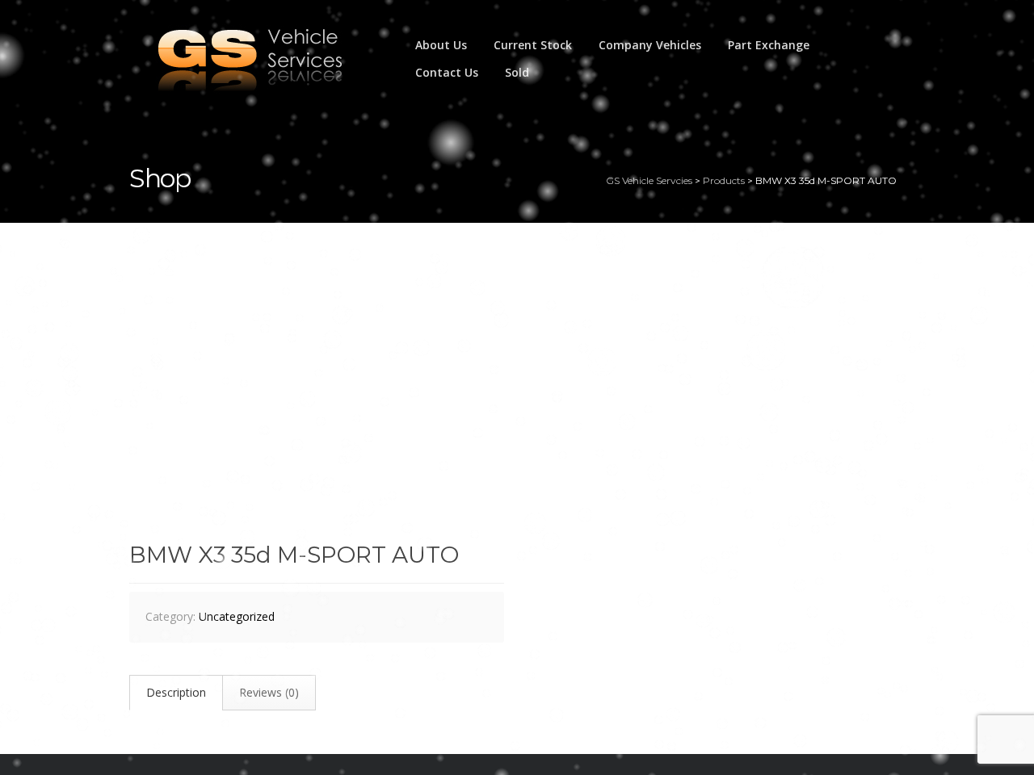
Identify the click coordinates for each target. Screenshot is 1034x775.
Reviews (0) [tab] (269, 692)
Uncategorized (237, 616)
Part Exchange (768, 44)
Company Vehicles (650, 44)
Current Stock (533, 44)
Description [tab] (176, 692)
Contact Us (446, 72)
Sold (517, 72)
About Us (441, 44)
